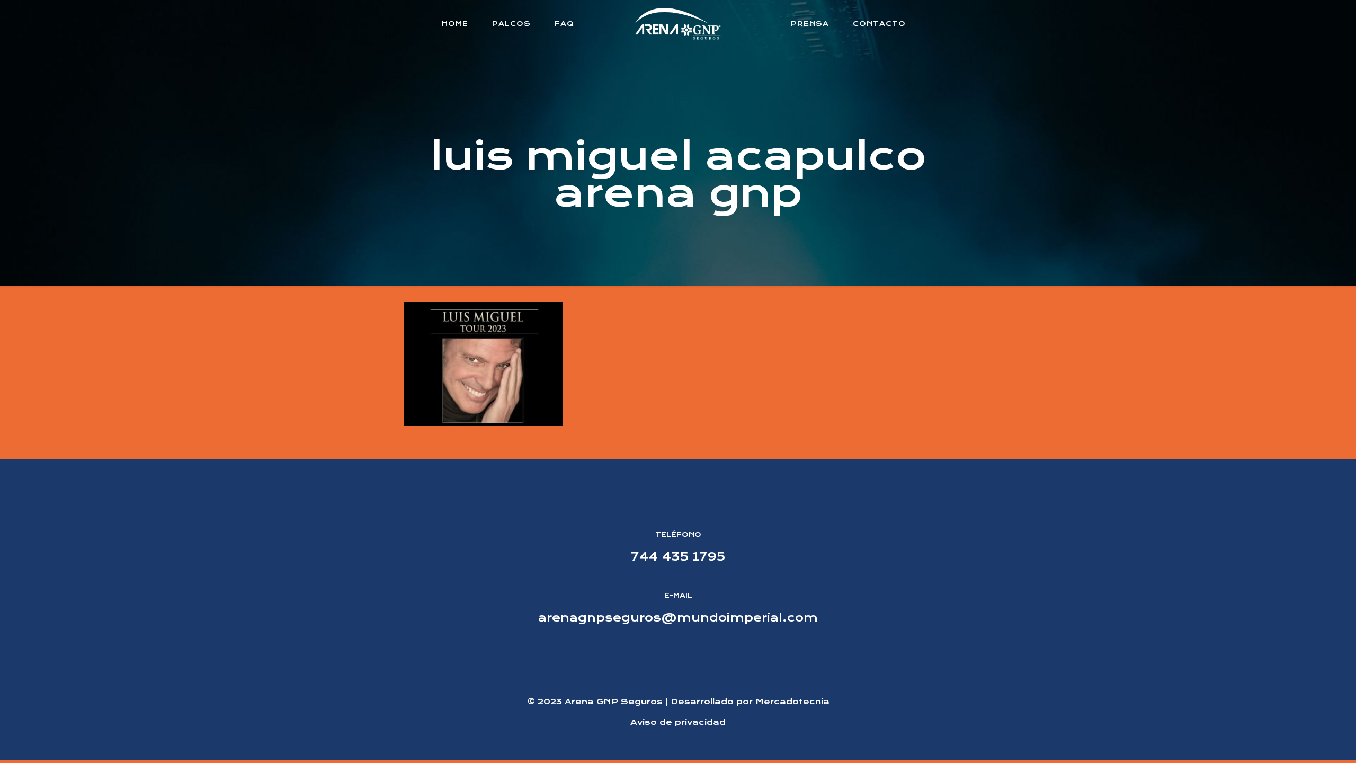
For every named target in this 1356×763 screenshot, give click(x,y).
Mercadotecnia (792, 701)
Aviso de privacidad (678, 722)
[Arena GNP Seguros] (678, 24)
